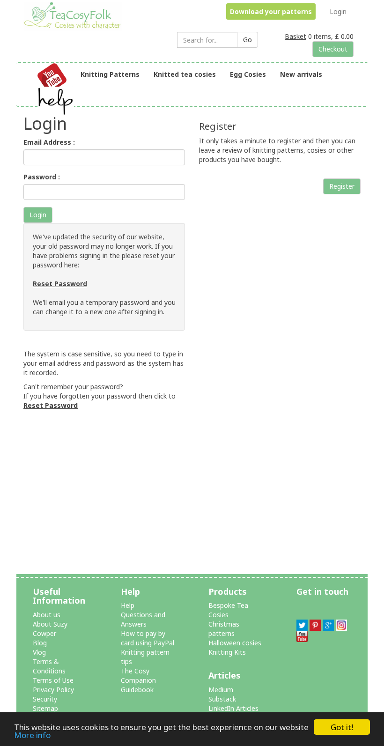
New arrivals (301, 74)
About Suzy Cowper (50, 629)
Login (338, 11)
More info (32, 735)
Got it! (342, 727)
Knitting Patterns (110, 74)
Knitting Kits (227, 652)
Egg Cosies (248, 74)
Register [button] (341, 186)
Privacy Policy (53, 689)
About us (46, 614)
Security (45, 698)
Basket (295, 36)
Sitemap (45, 708)
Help (127, 605)
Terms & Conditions (49, 666)
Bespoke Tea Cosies (228, 610)
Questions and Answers (143, 619)
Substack (222, 698)
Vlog (39, 652)
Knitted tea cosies (185, 74)
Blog (40, 642)
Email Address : (49, 142)
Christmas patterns (223, 629)
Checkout (332, 48)
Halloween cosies (234, 642)
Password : (41, 176)
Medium (220, 689)
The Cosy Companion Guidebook (138, 680)
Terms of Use (53, 680)
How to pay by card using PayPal (147, 638)
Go (247, 39)
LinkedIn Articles (233, 708)
